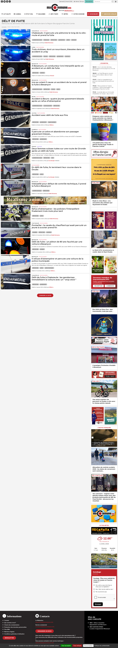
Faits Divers (44, 31)
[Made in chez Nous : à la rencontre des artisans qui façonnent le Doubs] (104, 190)
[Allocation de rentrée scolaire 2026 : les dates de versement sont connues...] (104, 456)
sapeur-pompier (52, 122)
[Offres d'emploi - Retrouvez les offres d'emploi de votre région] (104, 157)
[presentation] (92, 437)
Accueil (4, 27)
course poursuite (48, 105)
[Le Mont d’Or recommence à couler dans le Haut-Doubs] (104, 239)
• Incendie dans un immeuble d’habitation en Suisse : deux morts (103, 92)
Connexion (110, 286)
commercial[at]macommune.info (44, 626)
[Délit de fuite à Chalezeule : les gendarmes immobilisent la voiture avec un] (15, 281)
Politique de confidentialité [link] (101, 645)
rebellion (42, 72)
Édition (61, 10)
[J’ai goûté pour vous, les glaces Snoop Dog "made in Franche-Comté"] (104, 132)
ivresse (53, 89)
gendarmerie (62, 40)
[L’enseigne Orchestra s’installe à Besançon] (104, 354)
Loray (33, 47)
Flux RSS (7, 629)
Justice (39, 146)
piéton (68, 40)
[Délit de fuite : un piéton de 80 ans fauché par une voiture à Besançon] (15, 246)
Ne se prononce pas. (101, 591)
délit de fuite (54, 40)
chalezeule (46, 40)
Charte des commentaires (11, 625)
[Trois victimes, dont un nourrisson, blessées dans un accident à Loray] (15, 53)
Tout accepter (66, 645)
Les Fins (34, 113)
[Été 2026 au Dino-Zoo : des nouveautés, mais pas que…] (104, 298)
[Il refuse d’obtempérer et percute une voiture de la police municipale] (15, 263)
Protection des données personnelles (15, 627)
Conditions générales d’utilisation (14, 634)
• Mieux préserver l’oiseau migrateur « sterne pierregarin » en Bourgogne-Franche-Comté (103, 87)
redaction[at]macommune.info (44, 622)
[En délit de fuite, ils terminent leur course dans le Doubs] (15, 171)
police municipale (49, 268)
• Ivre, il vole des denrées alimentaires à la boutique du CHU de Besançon (104, 68)
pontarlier (49, 232)
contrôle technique (37, 190)
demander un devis (45, 631)
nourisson (67, 56)
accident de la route (37, 40)
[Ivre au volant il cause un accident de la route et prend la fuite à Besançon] (15, 86)
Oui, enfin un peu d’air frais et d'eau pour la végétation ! (104, 585)
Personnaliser (88, 645)
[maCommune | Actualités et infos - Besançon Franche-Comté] (59, 7)
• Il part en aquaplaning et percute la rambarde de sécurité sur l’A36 (103, 81)
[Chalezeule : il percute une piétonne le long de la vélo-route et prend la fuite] (15, 37)
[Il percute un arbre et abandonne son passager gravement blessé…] (15, 136)
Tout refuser (77, 645)
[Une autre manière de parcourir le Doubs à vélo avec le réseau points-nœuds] (104, 388)
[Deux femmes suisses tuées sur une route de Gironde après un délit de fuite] (15, 153)
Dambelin (35, 129)
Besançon (35, 63)
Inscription (98, 286)
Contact (6, 620)
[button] (112, 1)
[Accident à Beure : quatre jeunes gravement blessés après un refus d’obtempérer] (15, 103)
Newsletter (9, 638)
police (58, 89)
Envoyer (98, 604)
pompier (42, 249)
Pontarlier (35, 223)
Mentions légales (9, 631)
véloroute (74, 40)
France (34, 146)
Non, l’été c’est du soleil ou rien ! (104, 589)
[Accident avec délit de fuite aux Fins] (15, 119)
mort (52, 157)
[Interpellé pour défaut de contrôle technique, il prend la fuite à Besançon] (15, 188)
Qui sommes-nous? (10, 622)
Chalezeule (35, 31)
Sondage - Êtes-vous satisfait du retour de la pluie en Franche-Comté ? (104, 580)
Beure (34, 96)
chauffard (35, 232)
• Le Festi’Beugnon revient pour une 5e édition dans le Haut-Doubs (103, 75)
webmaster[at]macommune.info (44, 642)
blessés (45, 56)
